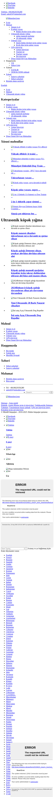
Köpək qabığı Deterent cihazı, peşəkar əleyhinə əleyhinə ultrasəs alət (28, 253)
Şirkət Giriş (15, 65)
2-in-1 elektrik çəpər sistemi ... (26, 201)
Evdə (8, 23)
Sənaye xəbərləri (17, 77)
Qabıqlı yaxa (16, 41)
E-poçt (8, 447)
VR (12, 63)
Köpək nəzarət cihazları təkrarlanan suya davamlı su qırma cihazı (29, 236)
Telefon (9, 435)
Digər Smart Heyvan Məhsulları (23, 59)
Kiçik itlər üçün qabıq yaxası (27, 45)
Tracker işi (20, 52)
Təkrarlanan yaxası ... (22, 177)
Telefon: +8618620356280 (11, 12)
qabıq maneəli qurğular (25, 36)
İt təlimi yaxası (17, 29)
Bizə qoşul (10, 381)
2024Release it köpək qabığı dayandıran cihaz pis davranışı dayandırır (27, 290)
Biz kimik (10, 351)
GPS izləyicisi (16, 47)
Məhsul (9, 25)
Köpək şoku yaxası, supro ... (25, 189)
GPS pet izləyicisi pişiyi (40, 408)
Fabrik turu (10, 353)
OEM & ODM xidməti (20, 72)
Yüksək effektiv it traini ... (24, 154)
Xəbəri (8, 74)
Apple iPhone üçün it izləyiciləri (21, 405)
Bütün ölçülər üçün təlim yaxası (28, 32)
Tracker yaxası (22, 54)
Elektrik (4, 405)
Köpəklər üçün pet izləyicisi (12, 410)
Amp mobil (13, 403)
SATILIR (15, 70)
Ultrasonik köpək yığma (20, 34)
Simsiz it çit (15, 27)
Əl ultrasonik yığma (24, 38)
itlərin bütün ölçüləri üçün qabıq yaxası (31, 43)
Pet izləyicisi (21, 56)
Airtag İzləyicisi (22, 50)
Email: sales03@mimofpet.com (13, 14)
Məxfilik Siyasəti (12, 355)
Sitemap (4, 403)
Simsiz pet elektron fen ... (24, 213)
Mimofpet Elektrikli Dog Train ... (28, 166)
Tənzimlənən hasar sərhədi (19, 408)
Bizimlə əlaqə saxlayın (15, 81)
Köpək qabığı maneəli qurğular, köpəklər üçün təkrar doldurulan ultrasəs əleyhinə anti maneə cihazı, (29, 273)
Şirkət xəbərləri (17, 79)
